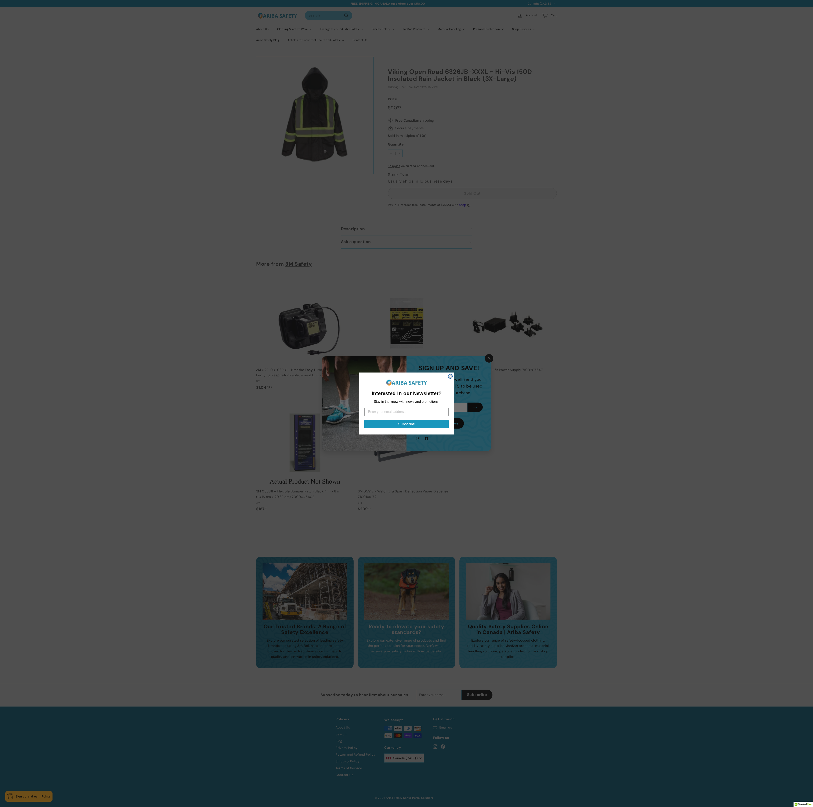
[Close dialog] (450, 376)
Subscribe (406, 424)
